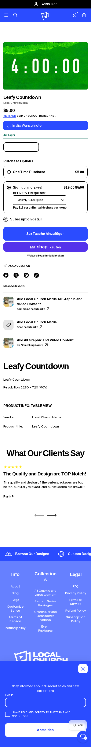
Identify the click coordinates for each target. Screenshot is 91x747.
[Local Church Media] (45, 15)
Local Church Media (15, 103)
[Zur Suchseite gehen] (15, 15)
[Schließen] (83, 668)
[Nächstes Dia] (52, 515)
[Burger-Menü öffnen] (6, 15)
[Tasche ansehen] (84, 15)
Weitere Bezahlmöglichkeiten (45, 255)
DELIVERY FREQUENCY (29, 193)
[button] (15, 15)
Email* (9, 695)
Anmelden (45, 730)
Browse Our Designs (32, 554)
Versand (9, 116)
